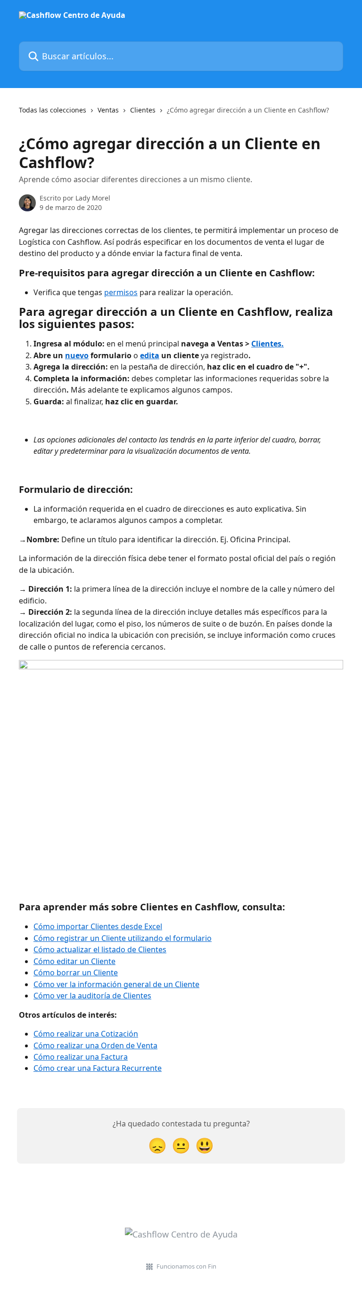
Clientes (143, 109)
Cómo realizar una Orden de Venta (95, 1045)
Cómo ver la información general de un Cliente (116, 984)
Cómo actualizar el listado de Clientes (99, 949)
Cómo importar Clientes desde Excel (97, 926)
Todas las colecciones (52, 109)
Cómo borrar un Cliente (75, 972)
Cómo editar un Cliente (74, 961)
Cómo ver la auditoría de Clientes (92, 995)
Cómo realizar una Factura (80, 1057)
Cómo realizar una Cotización (85, 1034)
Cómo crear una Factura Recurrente (97, 1068)
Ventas (108, 109)
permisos (121, 292)
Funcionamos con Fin (186, 1266)
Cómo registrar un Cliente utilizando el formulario (122, 938)
